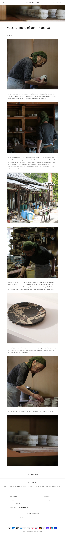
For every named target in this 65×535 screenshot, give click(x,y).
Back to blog (34, 474)
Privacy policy (12, 486)
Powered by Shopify (38, 531)
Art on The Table (30, 531)
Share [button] (10, 35)
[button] (3, 2)
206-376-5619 (16, 503)
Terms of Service (46, 486)
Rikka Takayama (35, 490)
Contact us (26, 486)
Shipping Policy (56, 486)
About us (19, 486)
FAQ (31, 486)
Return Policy (37, 486)
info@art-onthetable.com (20, 507)
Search (5, 486)
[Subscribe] (45, 518)
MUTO (27, 490)
